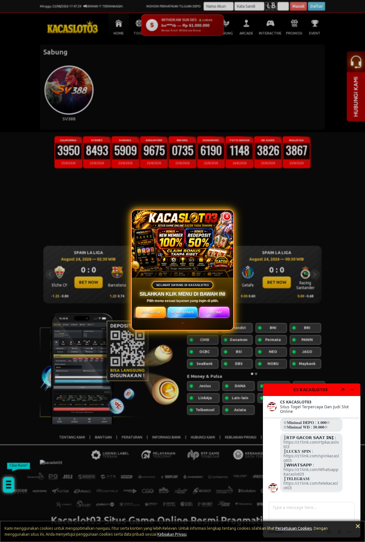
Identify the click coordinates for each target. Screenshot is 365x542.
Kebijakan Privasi (171, 534)
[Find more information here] (311, 460)
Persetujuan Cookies (293, 528)
